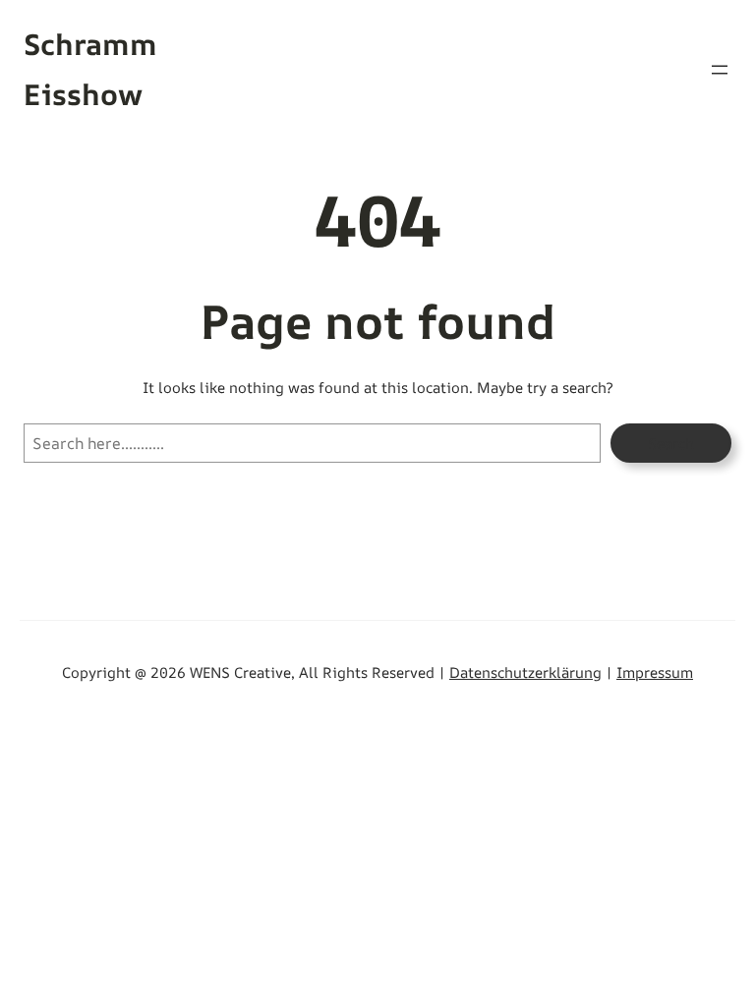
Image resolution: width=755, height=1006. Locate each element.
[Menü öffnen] (719, 70)
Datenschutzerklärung (525, 672)
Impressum (654, 672)
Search (671, 443)
